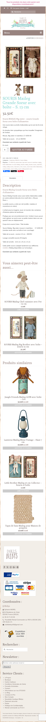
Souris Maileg (39, 38)
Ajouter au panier (22, 149)
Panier (7, 703)
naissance (16, 166)
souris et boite (6, 169)
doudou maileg (24, 164)
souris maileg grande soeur (25, 169)
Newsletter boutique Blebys (14, 699)
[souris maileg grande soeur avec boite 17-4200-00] (28, 89)
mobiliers (6, 248)
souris (24, 166)
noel (21, 166)
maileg (4, 166)
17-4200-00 (12, 162)
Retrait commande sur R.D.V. (15, 708)
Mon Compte (9, 697)
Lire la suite (23, 310)
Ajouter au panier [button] (23, 352)
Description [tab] (12, 178)
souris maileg (14, 169)
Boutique (8, 680)
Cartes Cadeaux (10, 682)
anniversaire (18, 162)
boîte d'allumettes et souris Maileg (11, 164)
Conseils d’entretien (11, 686)
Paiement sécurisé (11, 701)
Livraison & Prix (10, 695)
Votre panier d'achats (20, 8)
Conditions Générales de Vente (15, 684)
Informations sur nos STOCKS (15, 690)
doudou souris (32, 164)
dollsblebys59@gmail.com (14, 624)
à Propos (8, 677)
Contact (7, 688)
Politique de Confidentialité (14, 705)
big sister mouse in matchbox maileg (31, 162)
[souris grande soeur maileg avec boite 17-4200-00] (23, 62)
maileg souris (10, 166)
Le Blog (7, 693)
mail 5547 (39, 164)
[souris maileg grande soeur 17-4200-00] (18, 89)
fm (22, 717)
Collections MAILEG (14, 160)
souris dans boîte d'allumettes (34, 166)
